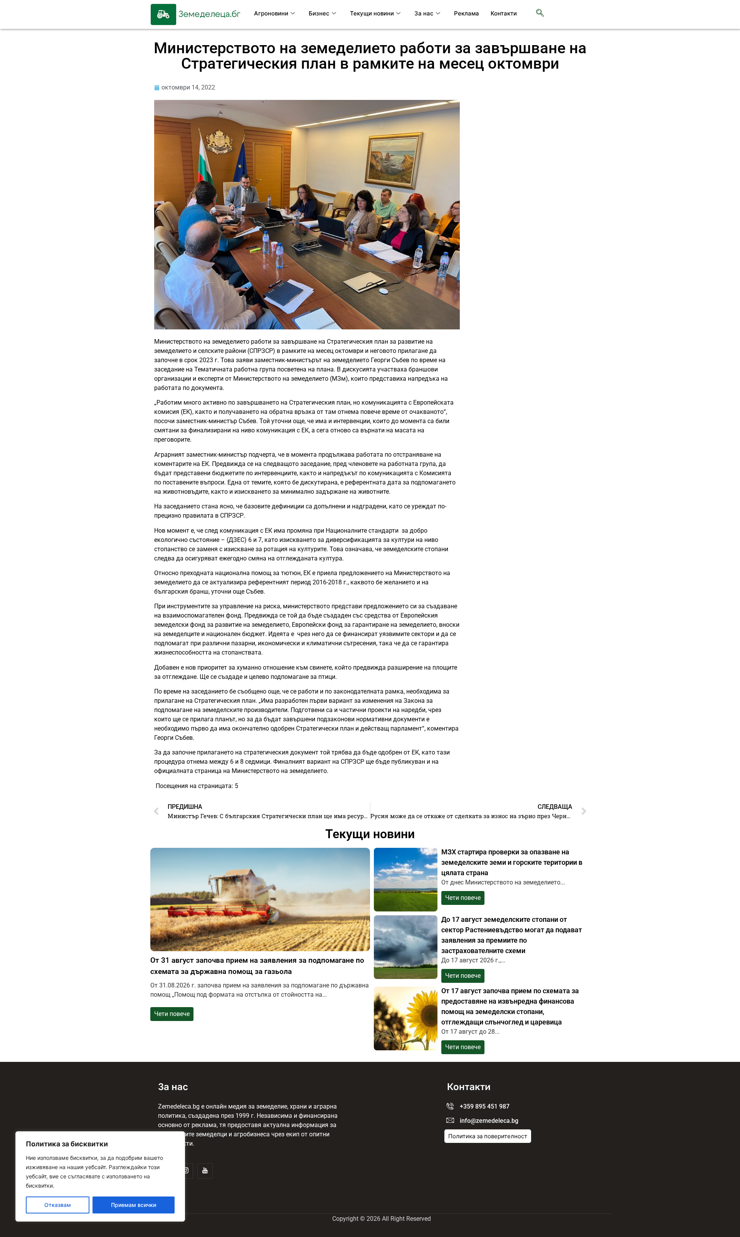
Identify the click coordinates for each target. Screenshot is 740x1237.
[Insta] (185, 1171)
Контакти (504, 13)
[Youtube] (205, 1171)
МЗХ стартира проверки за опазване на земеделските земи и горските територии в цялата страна (511, 862)
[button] (540, 13)
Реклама (466, 13)
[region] (100, 1176)
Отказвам (57, 1205)
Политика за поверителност (487, 1136)
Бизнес (319, 13)
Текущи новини (372, 13)
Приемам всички (133, 1205)
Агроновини (271, 13)
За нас (424, 13)
